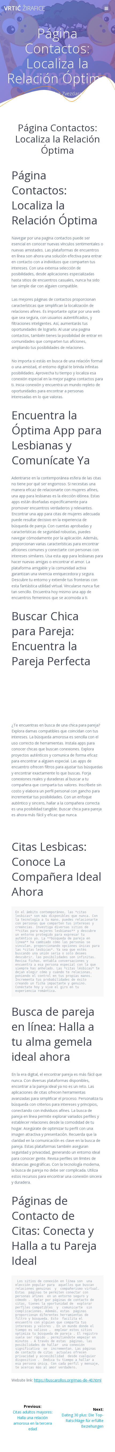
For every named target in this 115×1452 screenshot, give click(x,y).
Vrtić (24, 8)
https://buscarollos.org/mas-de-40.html (67, 1380)
